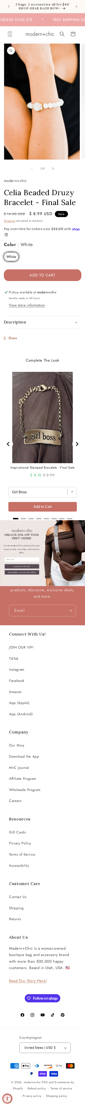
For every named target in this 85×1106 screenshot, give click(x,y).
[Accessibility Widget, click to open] (7, 1098)
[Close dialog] (82, 523)
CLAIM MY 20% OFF (22, 566)
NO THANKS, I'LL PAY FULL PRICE (22, 572)
